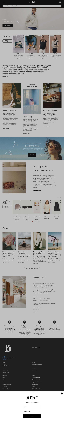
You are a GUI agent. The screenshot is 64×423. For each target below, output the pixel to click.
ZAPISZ (32, 416)
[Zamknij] (62, 393)
